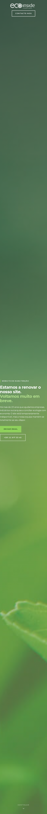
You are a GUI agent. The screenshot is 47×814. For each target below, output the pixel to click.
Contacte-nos (23, 13)
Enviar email (11, 429)
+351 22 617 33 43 (13, 437)
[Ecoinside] (22, 6)
